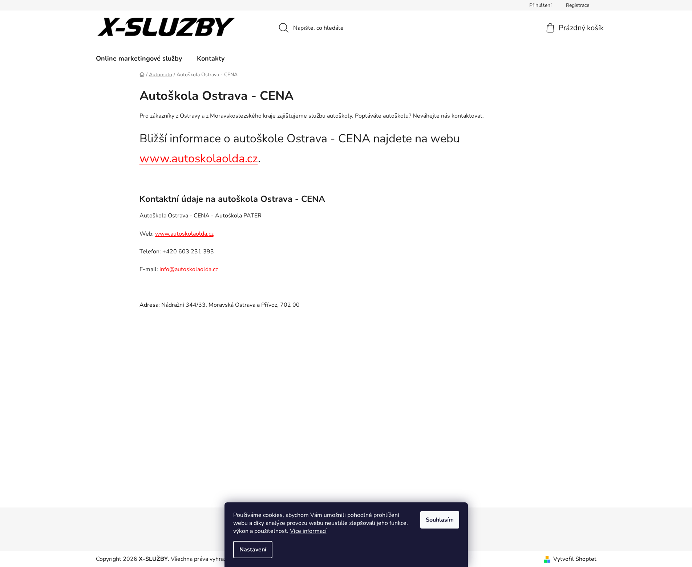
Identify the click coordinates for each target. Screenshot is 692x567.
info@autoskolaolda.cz (188, 269)
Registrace (577, 5)
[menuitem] (139, 58)
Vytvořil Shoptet (574, 559)
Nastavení (252, 550)
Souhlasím (440, 520)
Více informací (308, 531)
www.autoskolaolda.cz (198, 158)
